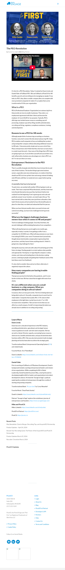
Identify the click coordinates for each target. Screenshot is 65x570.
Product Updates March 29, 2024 (17, 436)
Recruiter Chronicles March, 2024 (17, 439)
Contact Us (39, 521)
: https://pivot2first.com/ (31, 411)
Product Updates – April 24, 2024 (17, 427)
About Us (38, 502)
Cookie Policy (12, 527)
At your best (31, 386)
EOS (50, 344)
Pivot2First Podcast (42, 508)
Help (37, 518)
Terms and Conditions (42, 524)
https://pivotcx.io (22, 415)
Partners (38, 515)
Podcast (27, 52)
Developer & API (41, 511)
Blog (23, 52)
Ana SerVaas (11, 52)
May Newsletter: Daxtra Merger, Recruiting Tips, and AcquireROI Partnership (31, 424)
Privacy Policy (12, 524)
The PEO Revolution (17, 48)
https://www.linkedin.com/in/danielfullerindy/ (37, 394)
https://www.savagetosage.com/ (40, 401)
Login (37, 499)
